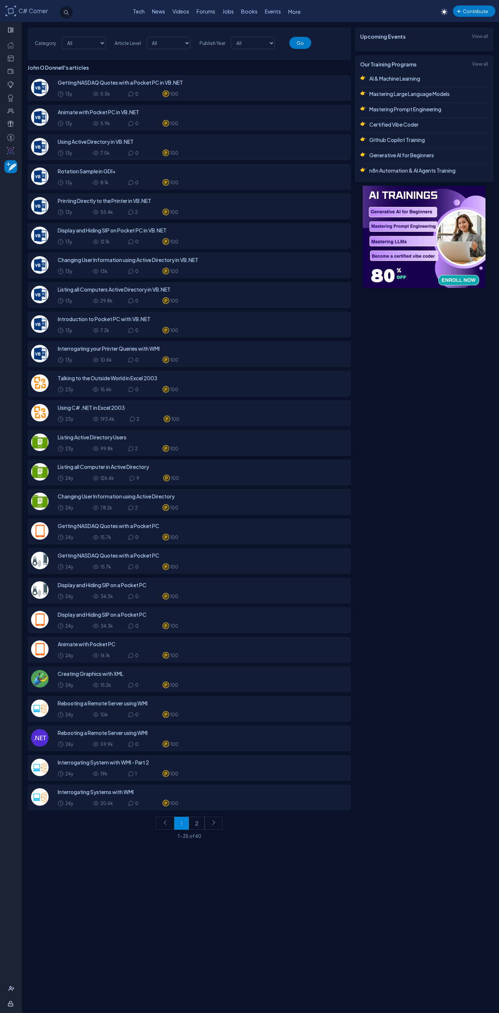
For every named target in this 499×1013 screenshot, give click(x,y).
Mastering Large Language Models (409, 93)
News (158, 11)
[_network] (12, 110)
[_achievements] (12, 97)
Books (249, 11)
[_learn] (12, 84)
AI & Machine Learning (394, 78)
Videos (180, 11)
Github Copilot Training (397, 139)
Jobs (228, 11)
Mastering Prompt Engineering (405, 109)
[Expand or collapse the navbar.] (11, 30)
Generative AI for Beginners (401, 155)
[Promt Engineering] (424, 237)
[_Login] (12, 1003)
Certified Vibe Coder (394, 124)
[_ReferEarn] (12, 124)
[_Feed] (12, 45)
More (294, 11)
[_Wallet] (12, 71)
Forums (206, 11)
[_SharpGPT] (12, 150)
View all (480, 36)
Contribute (475, 11)
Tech (139, 11)
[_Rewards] (12, 137)
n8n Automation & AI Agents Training (412, 170)
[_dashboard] (12, 58)
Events (273, 11)
